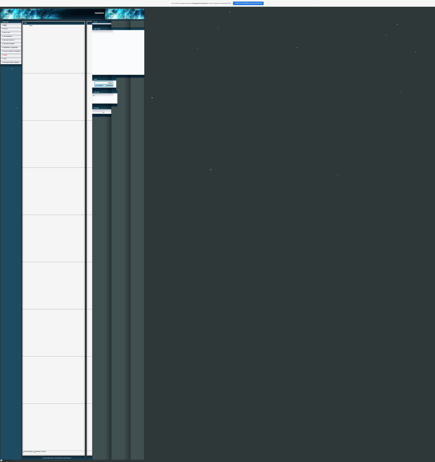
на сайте (100, 85)
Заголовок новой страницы (11, 62)
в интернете (109, 85)
